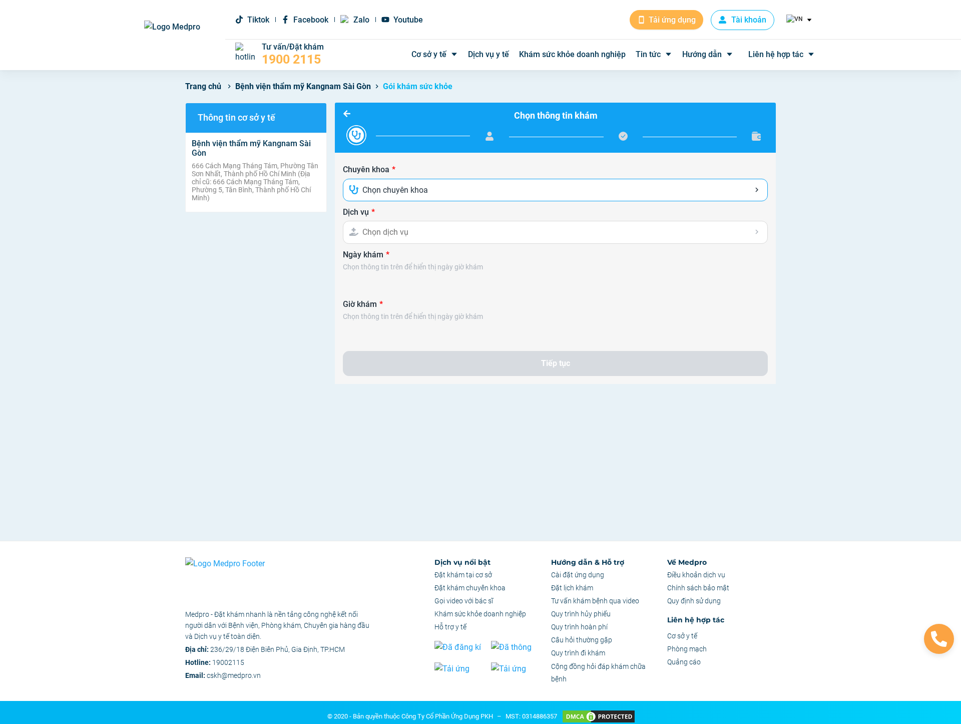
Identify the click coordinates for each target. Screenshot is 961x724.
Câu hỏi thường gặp (581, 640)
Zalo (361, 20)
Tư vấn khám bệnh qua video (595, 601)
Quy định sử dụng (694, 601)
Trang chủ (203, 86)
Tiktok (258, 20)
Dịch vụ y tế (488, 54)
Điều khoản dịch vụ (696, 575)
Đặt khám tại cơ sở (463, 575)
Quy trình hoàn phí (579, 627)
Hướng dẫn (702, 54)
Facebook (310, 20)
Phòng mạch (687, 649)
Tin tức (648, 54)
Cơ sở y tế (428, 54)
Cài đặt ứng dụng (577, 575)
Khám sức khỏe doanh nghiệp (572, 54)
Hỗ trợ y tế (450, 627)
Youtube (408, 20)
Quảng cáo (684, 662)
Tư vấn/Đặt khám (293, 55)
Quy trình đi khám (578, 653)
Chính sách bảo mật (698, 588)
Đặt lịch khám (572, 588)
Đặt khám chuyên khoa (470, 588)
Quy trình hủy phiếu (581, 614)
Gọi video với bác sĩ (463, 601)
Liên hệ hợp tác (775, 54)
